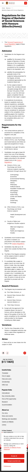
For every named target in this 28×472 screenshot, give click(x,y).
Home (3, 8)
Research (5, 402)
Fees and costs (6, 379)
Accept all (14, 456)
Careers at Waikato (8, 422)
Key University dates (8, 396)
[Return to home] (10, 3)
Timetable (5, 373)
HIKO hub (5, 385)
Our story (5, 413)
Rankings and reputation (9, 419)
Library (4, 425)
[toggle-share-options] (7, 353)
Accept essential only (14, 461)
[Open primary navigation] (2, 3)
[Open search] (25, 3)
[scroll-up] (24, 353)
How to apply (6, 376)
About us (8, 8)
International (5, 393)
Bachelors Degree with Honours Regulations (12, 10)
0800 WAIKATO (8, 432)
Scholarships (6, 382)
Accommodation (7, 404)
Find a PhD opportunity (9, 399)
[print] (3, 353)
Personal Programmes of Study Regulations (14, 43)
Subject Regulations (18, 243)
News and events (7, 416)
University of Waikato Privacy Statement (12, 448)
